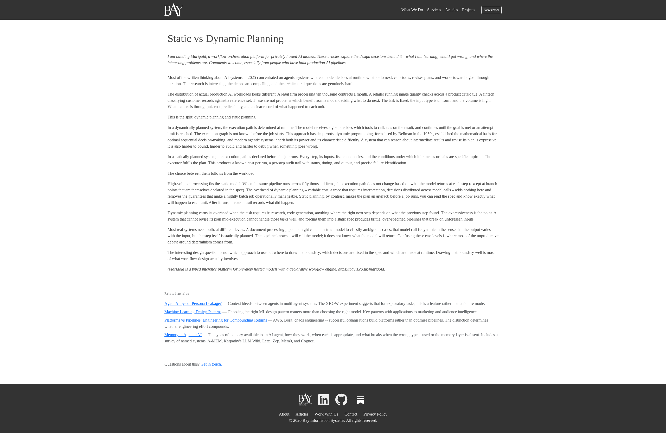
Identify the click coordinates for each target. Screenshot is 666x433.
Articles (451, 10)
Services (434, 10)
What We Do (412, 10)
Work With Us (326, 414)
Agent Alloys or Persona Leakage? (193, 303)
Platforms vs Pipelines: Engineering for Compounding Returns (215, 320)
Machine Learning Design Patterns (192, 312)
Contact (350, 414)
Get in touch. (211, 364)
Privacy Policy (375, 414)
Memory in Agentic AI (183, 334)
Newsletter (491, 10)
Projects (468, 10)
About (284, 414)
